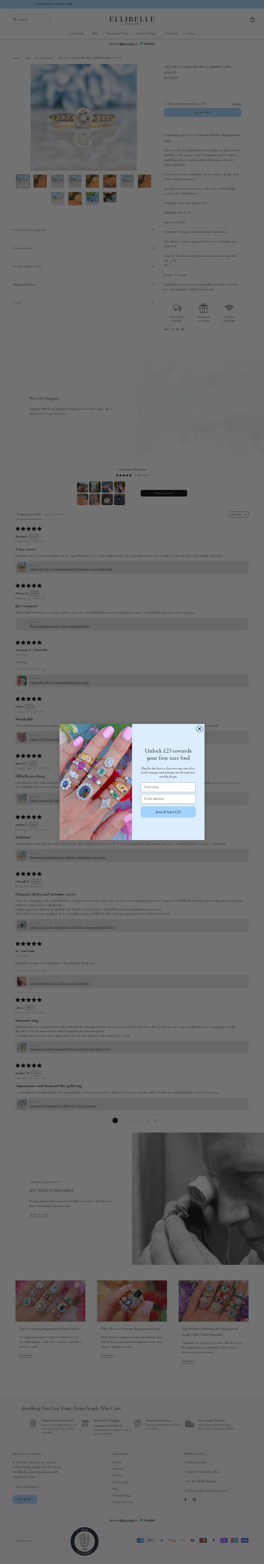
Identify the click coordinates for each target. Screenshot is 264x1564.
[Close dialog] (199, 728)
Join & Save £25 (168, 812)
